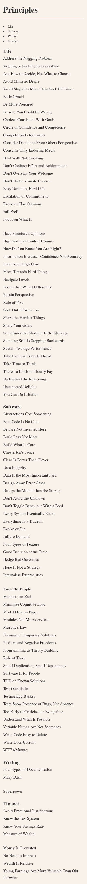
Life (10, 26)
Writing (12, 36)
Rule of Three (14, 658)
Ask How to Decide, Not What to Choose (36, 73)
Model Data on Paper (20, 612)
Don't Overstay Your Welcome (28, 173)
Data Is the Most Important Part (29, 475)
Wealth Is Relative (18, 863)
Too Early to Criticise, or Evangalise (33, 711)
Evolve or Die (14, 528)
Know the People (17, 589)
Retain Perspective (18, 294)
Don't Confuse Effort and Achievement (35, 165)
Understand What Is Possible (27, 719)
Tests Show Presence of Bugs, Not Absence (38, 704)
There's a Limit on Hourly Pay (28, 371)
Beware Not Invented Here (24, 429)
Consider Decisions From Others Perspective (40, 142)
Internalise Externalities (23, 574)
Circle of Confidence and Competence (34, 127)
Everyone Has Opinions (22, 204)
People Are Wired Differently (27, 287)
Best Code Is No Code (21, 421)
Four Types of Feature (21, 544)
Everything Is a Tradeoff (23, 521)
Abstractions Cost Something (27, 413)
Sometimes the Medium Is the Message (35, 333)
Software (13, 31)
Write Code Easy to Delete (25, 734)
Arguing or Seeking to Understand (31, 66)
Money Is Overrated (19, 848)
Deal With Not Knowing (23, 158)
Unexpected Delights (20, 386)
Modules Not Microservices (26, 619)
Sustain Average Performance (27, 348)
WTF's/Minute (15, 749)
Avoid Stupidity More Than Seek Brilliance (38, 89)
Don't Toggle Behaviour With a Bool (33, 505)
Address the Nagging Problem (27, 58)
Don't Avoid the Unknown (24, 498)
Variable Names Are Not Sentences (32, 727)
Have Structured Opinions (24, 233)
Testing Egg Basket (19, 696)
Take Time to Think (19, 363)
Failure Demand (16, 536)
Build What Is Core (19, 444)
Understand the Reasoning (24, 379)
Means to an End (17, 596)
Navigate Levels (16, 279)
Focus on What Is (17, 219)
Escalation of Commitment (25, 196)
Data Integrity (14, 467)
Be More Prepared (18, 104)
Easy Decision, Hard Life (24, 188)
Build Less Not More (20, 436)
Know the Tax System (21, 818)
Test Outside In (15, 688)
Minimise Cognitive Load (24, 604)
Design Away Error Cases (24, 482)
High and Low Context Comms (28, 241)
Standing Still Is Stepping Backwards (34, 340)
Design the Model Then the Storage (32, 490)
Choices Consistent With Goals (29, 119)
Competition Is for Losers (24, 135)
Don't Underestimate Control (27, 181)
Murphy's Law (15, 627)
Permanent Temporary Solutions (29, 635)
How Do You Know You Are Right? (32, 248)
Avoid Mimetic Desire (21, 81)
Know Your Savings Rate (23, 826)
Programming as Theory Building (30, 650)
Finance (13, 41)
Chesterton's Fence (18, 452)
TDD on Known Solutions (24, 681)
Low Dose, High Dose (21, 264)
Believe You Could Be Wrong (27, 112)
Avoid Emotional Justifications (28, 810)
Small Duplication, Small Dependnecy (34, 665)
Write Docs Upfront (19, 742)
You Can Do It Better (20, 394)
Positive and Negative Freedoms (29, 642)
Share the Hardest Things (24, 317)
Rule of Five (13, 302)
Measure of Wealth (19, 833)
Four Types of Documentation (27, 769)
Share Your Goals (17, 325)
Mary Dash (12, 777)
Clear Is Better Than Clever (25, 459)
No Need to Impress (19, 855)
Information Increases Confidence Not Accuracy (42, 256)
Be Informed (13, 96)
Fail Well (10, 211)
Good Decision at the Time (25, 551)
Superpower (13, 791)
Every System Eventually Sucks (29, 513)
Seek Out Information (21, 310)
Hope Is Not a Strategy (22, 567)
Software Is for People (21, 673)
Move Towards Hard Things (25, 271)
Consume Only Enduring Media (29, 150)
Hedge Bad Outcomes (21, 559)
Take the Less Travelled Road (27, 356)
